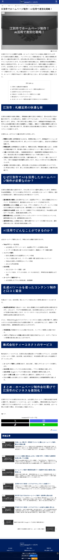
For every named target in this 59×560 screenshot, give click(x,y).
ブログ (4, 413)
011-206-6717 (25, 555)
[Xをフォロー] (15, 420)
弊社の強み (29, 548)
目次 (27, 83)
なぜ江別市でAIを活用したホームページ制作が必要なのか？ (28, 89)
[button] (54, 337)
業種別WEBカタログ (29, 550)
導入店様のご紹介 (48, 550)
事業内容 (49, 548)
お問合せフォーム (33, 556)
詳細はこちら (34, 559)
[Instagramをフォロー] (44, 420)
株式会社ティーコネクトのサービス (21, 96)
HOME (10, 548)
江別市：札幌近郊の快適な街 (20, 86)
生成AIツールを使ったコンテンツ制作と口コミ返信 (26, 94)
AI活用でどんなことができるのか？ (22, 91)
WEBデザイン (10, 550)
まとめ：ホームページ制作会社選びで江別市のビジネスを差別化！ (30, 99)
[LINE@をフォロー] (44, 424)
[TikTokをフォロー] (15, 424)
